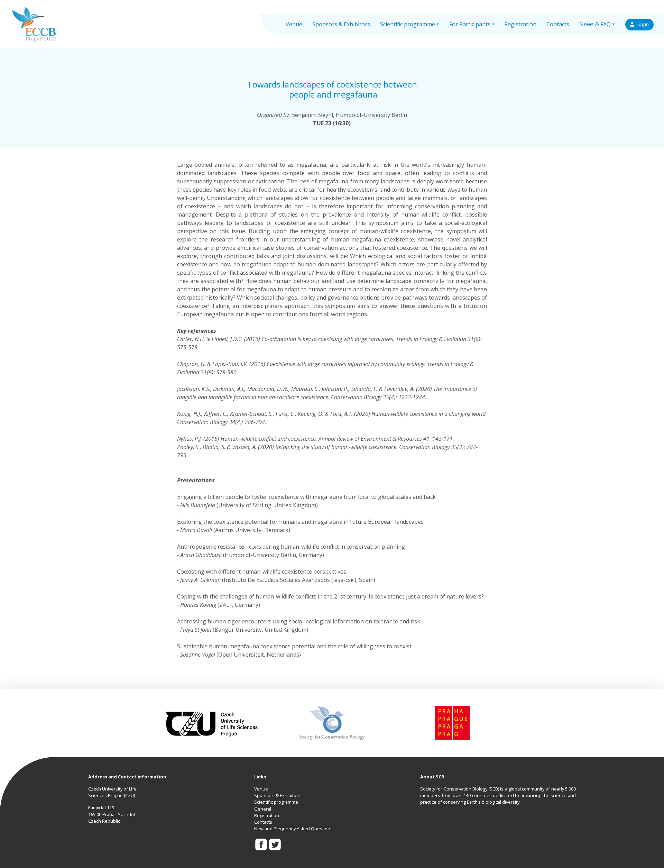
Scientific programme (276, 802)
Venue (294, 24)
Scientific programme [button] (407, 24)
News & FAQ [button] (595, 24)
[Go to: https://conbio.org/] (332, 722)
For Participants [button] (469, 24)
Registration (520, 24)
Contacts (557, 24)
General (262, 809)
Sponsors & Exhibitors (341, 24)
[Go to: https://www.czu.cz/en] (212, 722)
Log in (643, 24)
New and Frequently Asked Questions (293, 828)
